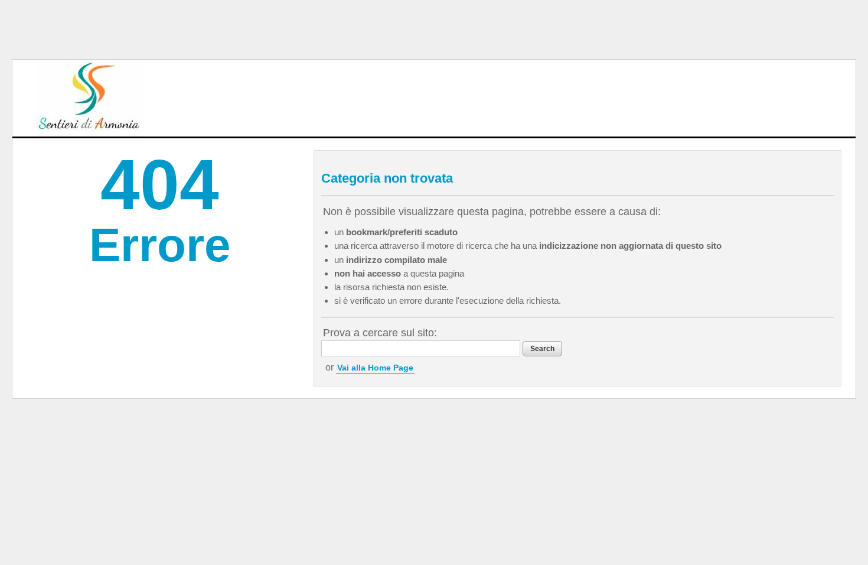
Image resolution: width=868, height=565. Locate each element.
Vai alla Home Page (375, 367)
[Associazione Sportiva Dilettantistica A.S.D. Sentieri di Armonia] (89, 98)
